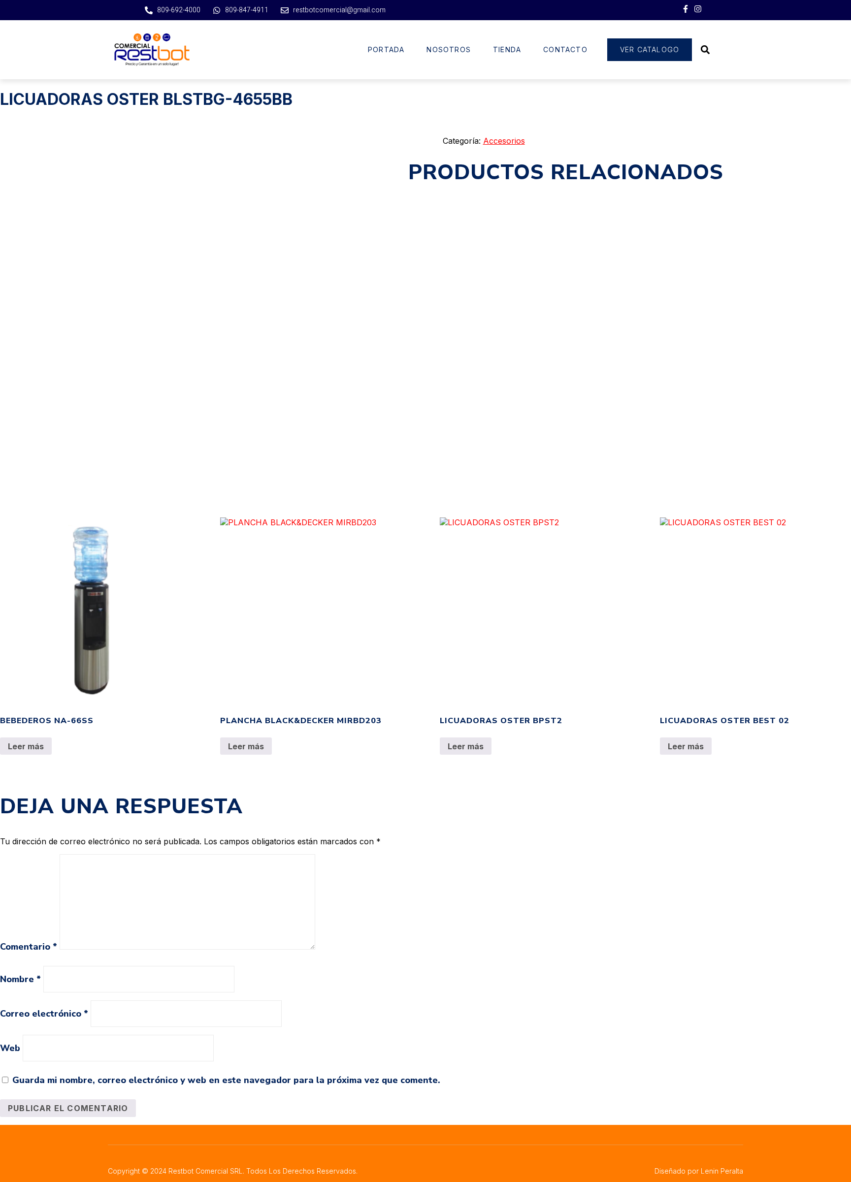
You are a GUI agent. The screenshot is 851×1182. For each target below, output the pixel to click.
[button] (705, 49)
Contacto (565, 49)
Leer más (26, 746)
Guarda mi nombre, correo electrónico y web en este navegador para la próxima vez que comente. (226, 1080)
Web (10, 1048)
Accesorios (504, 141)
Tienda (507, 49)
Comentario (28, 947)
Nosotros (448, 49)
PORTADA (386, 49)
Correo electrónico (44, 1014)
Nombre (20, 979)
